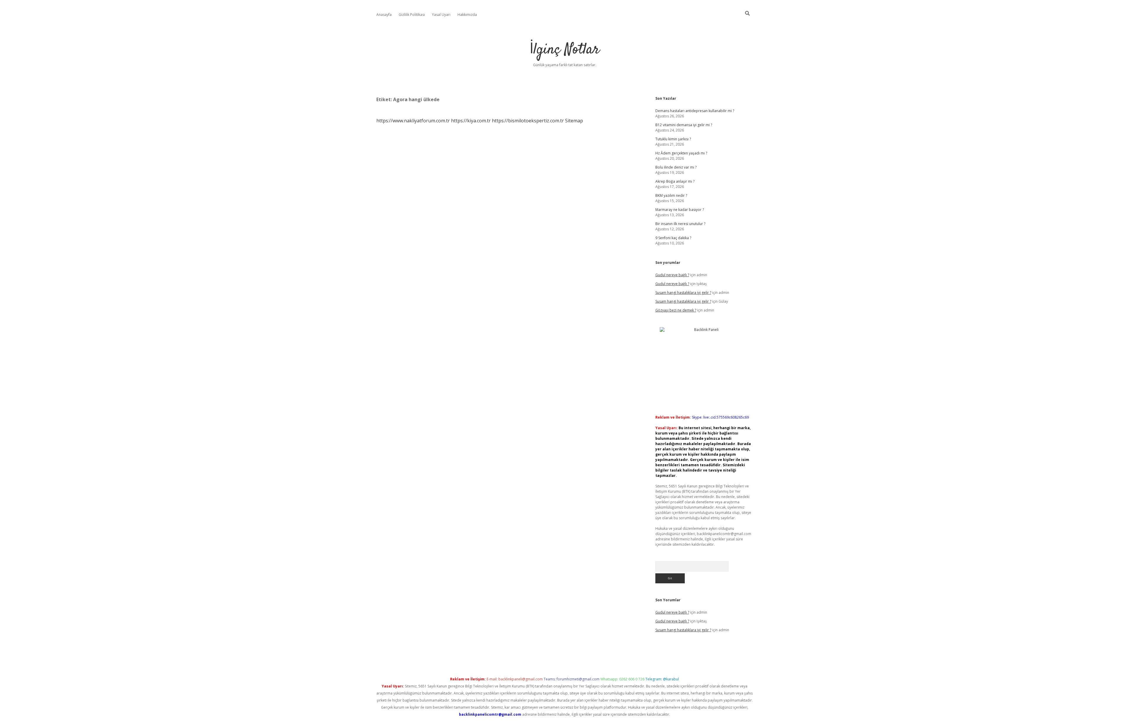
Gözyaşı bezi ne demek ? (675, 310)
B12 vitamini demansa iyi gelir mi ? (683, 124)
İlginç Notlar (564, 50)
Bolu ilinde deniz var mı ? (676, 167)
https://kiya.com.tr (471, 120)
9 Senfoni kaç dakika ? (673, 237)
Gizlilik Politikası (412, 14)
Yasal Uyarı (441, 14)
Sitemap (574, 120)
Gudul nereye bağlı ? (672, 274)
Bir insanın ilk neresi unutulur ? (680, 223)
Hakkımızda (467, 14)
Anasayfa (384, 14)
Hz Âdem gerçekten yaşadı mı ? (681, 153)
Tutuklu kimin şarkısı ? (673, 138)
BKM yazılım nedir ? (671, 195)
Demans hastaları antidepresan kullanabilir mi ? (694, 110)
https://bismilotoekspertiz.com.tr (528, 120)
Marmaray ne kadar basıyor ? (679, 209)
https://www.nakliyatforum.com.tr (413, 120)
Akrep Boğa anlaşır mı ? (674, 181)
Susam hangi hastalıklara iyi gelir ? (683, 292)
